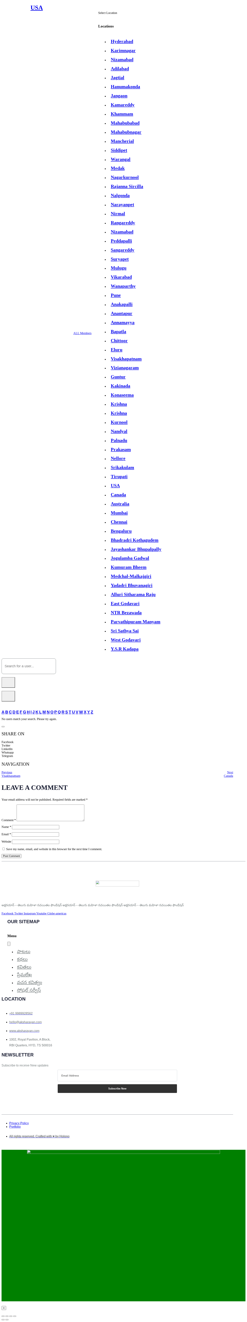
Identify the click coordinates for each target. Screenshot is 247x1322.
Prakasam (121, 449)
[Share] (10, 1316)
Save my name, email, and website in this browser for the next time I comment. (54, 849)
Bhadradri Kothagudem (134, 540)
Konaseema (122, 394)
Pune (116, 295)
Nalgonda (120, 195)
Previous (7, 772)
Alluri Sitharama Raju (133, 594)
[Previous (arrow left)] (3, 1319)
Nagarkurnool (125, 177)
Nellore (118, 458)
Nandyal (119, 431)
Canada (118, 494)
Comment (9, 820)
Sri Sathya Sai (125, 630)
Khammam (122, 113)
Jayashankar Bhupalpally (136, 549)
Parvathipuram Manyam (135, 621)
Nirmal (118, 213)
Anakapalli (122, 304)
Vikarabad (121, 277)
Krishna (119, 404)
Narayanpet (122, 204)
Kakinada (120, 385)
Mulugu (118, 267)
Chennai (119, 521)
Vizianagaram (125, 367)
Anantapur (121, 313)
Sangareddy (122, 249)
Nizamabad (122, 59)
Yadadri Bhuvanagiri (131, 585)
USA (115, 485)
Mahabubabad (125, 122)
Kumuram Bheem (128, 567)
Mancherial (122, 141)
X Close (7, 1311)
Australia (120, 503)
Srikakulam (122, 467)
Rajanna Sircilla (127, 186)
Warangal (120, 159)
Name (6, 826)
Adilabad (120, 68)
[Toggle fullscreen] (6, 1316)
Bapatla (118, 331)
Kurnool (119, 422)
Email (6, 834)
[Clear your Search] (8, 696)
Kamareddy (122, 104)
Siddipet (119, 150)
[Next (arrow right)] (6, 1319)
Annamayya (122, 322)
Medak (118, 168)
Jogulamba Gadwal (130, 558)
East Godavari (125, 603)
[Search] (8, 682)
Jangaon (119, 95)
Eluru (116, 349)
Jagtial (117, 77)
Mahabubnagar (126, 132)
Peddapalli (121, 240)
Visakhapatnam (126, 358)
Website (6, 841)
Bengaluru (121, 531)
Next (230, 772)
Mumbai (119, 512)
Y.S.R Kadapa (125, 648)
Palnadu (119, 440)
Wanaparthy (123, 286)
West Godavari (126, 639)
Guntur (118, 376)
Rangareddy (123, 222)
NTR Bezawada (126, 612)
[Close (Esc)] (14, 1316)
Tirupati (119, 476)
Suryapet (120, 259)
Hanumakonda (125, 86)
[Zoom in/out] (3, 1316)
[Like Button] (3, 726)
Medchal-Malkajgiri (131, 576)
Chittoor (119, 340)
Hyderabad (122, 41)
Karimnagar (123, 50)
